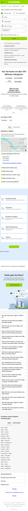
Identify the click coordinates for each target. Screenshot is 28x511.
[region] (14, 145)
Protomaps (15, 150)
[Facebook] (13, 499)
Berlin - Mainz (4, 427)
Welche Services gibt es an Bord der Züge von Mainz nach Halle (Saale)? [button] (13, 380)
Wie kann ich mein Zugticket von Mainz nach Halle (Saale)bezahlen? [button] (12, 347)
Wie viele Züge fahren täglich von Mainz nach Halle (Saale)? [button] (12, 403)
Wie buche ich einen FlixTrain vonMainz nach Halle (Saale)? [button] (12, 321)
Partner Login (6, 502)
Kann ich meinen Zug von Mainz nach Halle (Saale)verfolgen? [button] (13, 337)
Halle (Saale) (16, 127)
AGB (24, 502)
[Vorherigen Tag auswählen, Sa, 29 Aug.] (23, 26)
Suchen (14, 38)
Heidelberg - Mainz (5, 460)
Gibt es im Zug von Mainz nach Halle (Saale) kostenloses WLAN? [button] (11, 375)
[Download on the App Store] (19, 492)
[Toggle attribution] (25, 150)
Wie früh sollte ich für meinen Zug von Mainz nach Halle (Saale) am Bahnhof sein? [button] (12, 386)
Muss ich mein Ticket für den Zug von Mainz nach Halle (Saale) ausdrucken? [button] (12, 332)
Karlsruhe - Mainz (5, 457)
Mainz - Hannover (5, 445)
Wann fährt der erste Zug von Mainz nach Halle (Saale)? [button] (13, 392)
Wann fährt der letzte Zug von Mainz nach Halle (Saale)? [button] (13, 398)
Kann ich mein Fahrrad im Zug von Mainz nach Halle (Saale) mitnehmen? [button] (12, 358)
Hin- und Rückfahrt (20, 13)
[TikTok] (15, 499)
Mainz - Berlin (4, 429)
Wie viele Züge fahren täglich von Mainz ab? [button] (12, 316)
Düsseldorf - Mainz (5, 438)
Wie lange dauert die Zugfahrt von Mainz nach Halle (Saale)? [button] (13, 408)
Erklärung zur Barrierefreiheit (18, 504)
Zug (9, 6)
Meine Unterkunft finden (10, 35)
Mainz (23, 6)
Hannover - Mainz (5, 447)
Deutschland (16, 6)
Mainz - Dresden (5, 451)
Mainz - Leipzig (4, 432)
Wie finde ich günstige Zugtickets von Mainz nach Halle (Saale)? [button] (12, 352)
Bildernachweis (7, 504)
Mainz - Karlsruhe (5, 440)
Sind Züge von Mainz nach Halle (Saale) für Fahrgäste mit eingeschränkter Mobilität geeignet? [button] (12, 369)
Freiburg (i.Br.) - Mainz (6, 453)
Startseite (3, 6)
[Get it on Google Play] (10, 492)
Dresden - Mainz (5, 449)
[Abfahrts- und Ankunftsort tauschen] (25, 19)
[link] (14, 290)
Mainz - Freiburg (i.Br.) (6, 442)
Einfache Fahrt (7, 13)
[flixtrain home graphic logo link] (14, 2)
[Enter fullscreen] (25, 146)
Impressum (12, 502)
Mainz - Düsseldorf (5, 455)
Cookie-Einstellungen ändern (15, 506)
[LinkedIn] (14, 499)
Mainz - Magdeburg (6, 466)
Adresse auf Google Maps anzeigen (12, 163)
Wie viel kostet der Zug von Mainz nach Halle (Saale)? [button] (12, 326)
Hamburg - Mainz (5, 436)
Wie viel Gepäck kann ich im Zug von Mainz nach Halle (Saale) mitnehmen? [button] (12, 363)
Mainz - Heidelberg (5, 468)
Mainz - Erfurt (4, 462)
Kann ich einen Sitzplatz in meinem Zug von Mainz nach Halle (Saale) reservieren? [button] (13, 342)
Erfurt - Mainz (4, 464)
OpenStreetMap (21, 150)
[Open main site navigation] (2, 2)
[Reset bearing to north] (25, 144)
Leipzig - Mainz (4, 434)
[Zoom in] (25, 139)
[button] (14, 17)
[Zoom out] (25, 142)
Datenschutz (19, 502)
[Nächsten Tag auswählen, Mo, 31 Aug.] (25, 26)
